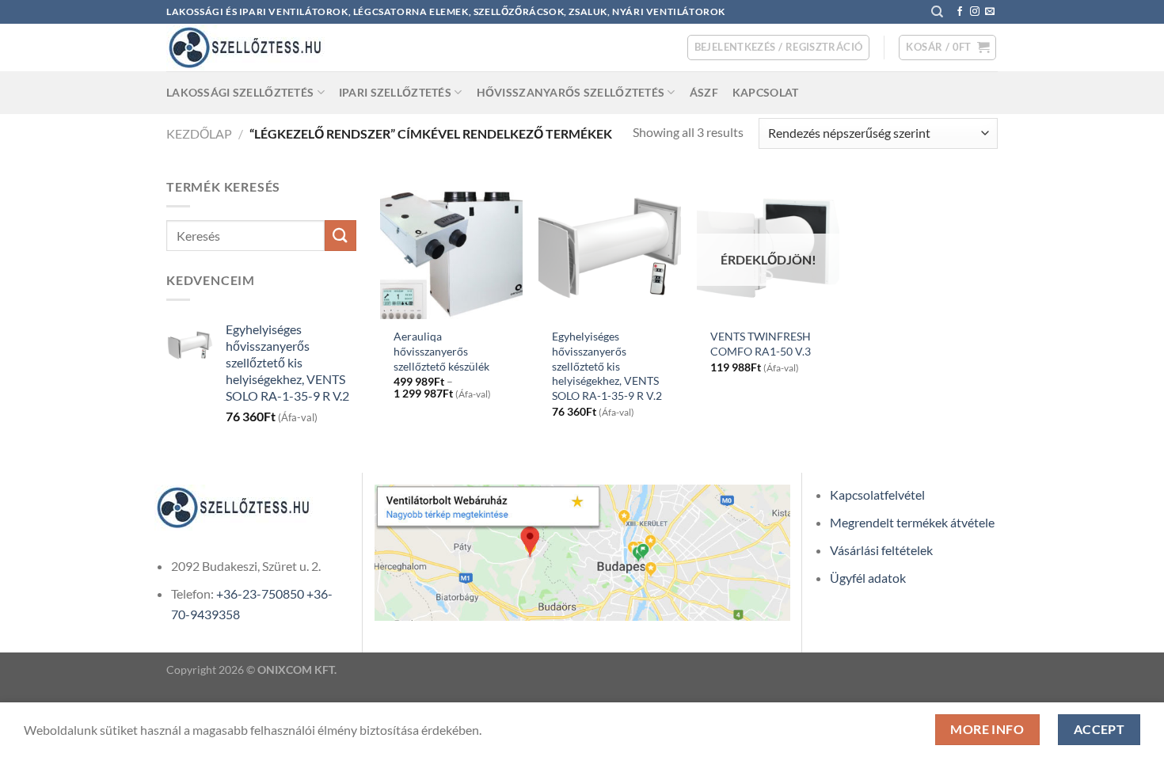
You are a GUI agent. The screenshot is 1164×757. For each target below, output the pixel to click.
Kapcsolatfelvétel (877, 494)
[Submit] (340, 235)
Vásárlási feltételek (881, 549)
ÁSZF (704, 92)
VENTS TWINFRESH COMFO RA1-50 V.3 (760, 343)
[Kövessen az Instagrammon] (975, 11)
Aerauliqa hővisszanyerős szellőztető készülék (441, 350)
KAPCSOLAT (765, 92)
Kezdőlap (199, 133)
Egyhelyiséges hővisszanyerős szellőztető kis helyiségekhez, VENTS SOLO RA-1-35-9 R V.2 (607, 365)
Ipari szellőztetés (395, 92)
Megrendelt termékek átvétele (912, 522)
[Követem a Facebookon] (959, 11)
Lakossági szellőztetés (240, 92)
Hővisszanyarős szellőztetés (571, 92)
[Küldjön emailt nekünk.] (990, 11)
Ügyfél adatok (868, 577)
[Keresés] (937, 12)
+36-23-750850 (260, 593)
